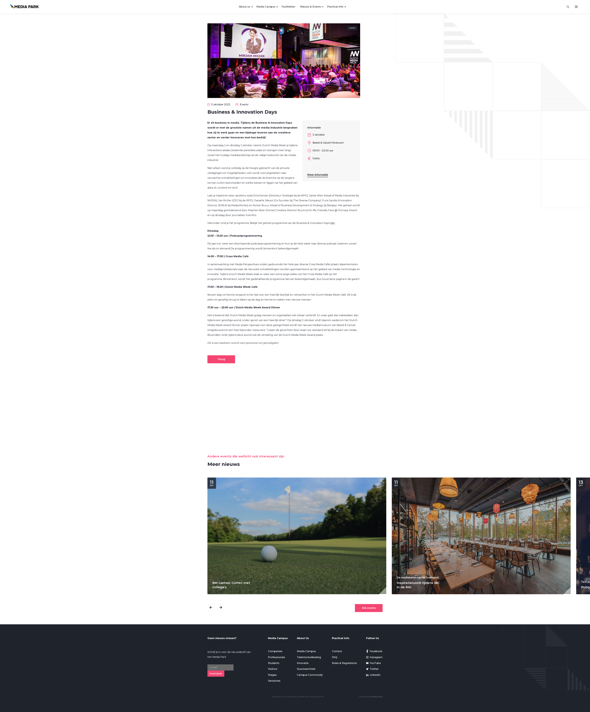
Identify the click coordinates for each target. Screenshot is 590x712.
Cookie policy (277, 696)
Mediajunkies (376, 696)
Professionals (276, 657)
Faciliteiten (288, 6)
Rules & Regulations (344, 663)
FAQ (334, 657)
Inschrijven (216, 673)
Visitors (272, 668)
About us (244, 6)
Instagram (376, 657)
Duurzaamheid (306, 668)
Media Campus (265, 6)
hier (332, 223)
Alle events (369, 608)
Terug (221, 359)
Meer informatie (317, 174)
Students (273, 663)
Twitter (374, 668)
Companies (275, 651)
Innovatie (303, 663)
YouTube (375, 663)
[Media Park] (24, 6)
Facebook (376, 651)
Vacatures (274, 680)
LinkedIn (375, 674)
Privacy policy (291, 696)
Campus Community (310, 674)
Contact (337, 651)
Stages (272, 674)
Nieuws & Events (310, 6)
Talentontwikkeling (309, 657)
